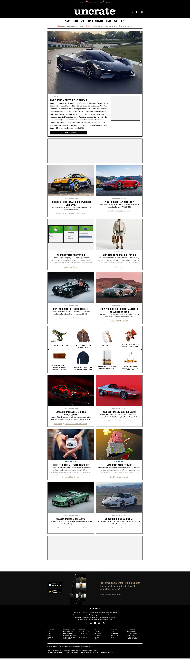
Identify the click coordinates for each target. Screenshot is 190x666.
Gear (67, 20)
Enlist (113, 637)
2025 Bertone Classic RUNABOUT (119, 411)
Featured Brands (69, 635)
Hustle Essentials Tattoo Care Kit (71, 465)
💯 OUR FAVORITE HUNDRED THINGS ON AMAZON (101, 26)
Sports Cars (59, 96)
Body (116, 20)
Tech (90, 20)
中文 (96, 639)
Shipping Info (84, 637)
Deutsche (98, 635)
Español (98, 631)
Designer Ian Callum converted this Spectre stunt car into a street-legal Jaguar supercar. (71, 522)
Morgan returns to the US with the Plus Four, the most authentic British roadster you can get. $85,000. (71, 312)
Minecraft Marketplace (119, 465)
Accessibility (131, 635)
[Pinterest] (104, 623)
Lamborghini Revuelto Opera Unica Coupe (71, 413)
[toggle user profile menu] (136, 12)
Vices (108, 20)
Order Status (84, 631)
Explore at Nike (119, 267)
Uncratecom (82, 2)
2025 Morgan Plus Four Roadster (70, 309)
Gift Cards (67, 639)
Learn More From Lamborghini (76, 423)
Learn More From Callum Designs (76, 528)
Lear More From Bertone (125, 421)
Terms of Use (131, 631)
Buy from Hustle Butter (70, 477)
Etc (123, 20)
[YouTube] (90, 623)
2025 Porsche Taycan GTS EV (119, 202)
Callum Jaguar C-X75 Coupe (70, 518)
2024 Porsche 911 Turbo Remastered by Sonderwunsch (119, 310)
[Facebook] (95, 623)
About (113, 631)
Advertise (114, 633)
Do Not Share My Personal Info (133, 638)
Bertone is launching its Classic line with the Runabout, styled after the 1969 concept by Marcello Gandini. (119, 415)
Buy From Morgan (76, 318)
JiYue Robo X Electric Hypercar (68, 100)
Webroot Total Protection (71, 255)
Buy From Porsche (124, 211)
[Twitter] (86, 623)
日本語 (97, 637)
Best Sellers (68, 633)
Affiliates (114, 635)
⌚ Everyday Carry (126, 26)
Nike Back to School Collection (119, 255)
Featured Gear (70, 252)
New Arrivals (68, 631)
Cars (83, 20)
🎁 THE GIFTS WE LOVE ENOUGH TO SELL (70, 26)
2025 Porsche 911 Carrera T (119, 518)
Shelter (99, 20)
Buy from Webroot (70, 267)
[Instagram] (99, 623)
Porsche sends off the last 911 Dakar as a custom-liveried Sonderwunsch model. (71, 208)
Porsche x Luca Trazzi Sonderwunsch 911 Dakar (71, 203)
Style (75, 20)
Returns (82, 635)
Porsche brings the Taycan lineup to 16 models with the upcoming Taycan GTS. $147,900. (119, 205)
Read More (60, 214)
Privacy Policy (132, 633)
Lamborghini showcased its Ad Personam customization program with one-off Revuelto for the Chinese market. (71, 418)
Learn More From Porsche (76, 214)
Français (98, 633)
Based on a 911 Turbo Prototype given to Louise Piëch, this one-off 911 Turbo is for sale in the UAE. (119, 315)
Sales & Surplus (69, 637)
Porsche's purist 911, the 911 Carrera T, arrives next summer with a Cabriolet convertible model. (119, 522)
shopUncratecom (96, 2)
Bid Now (124, 321)
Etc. (49, 640)
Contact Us (83, 633)
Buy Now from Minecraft (119, 477)
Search (132, 12)
